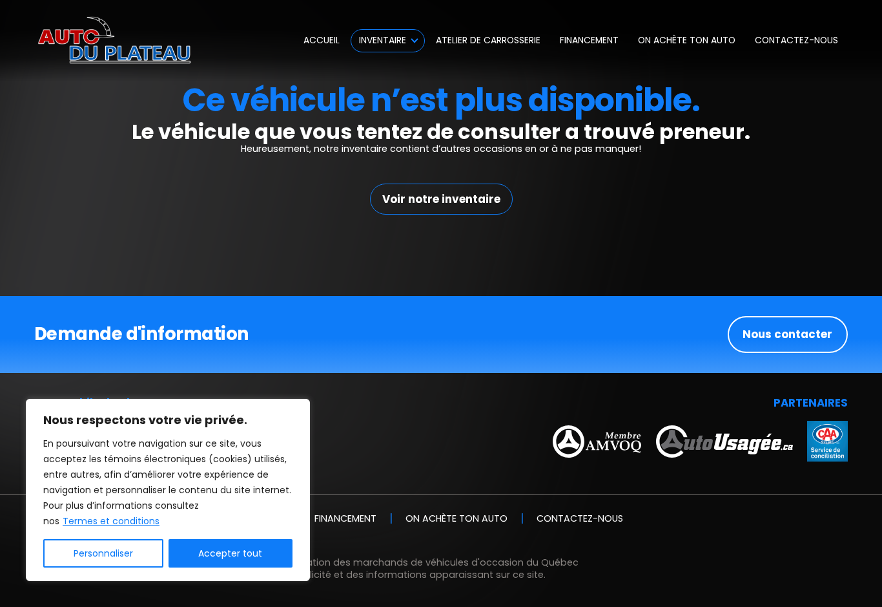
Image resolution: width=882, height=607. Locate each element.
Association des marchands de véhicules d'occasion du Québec (427, 562)
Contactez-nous (796, 40)
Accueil (321, 40)
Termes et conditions (111, 521)
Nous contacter (787, 334)
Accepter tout (230, 553)
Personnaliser (103, 553)
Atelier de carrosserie (488, 40)
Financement (589, 40)
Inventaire (382, 40)
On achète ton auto (686, 40)
